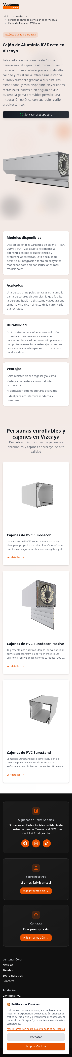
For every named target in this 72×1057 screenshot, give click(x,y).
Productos (21, 16)
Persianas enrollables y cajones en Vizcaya (32, 19)
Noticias (8, 965)
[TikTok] (47, 843)
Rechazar (36, 1037)
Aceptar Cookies (35, 1046)
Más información (34, 891)
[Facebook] (25, 843)
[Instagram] (36, 843)
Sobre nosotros (13, 975)
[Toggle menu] (65, 6)
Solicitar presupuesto (38, 114)
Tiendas (8, 970)
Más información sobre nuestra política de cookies (36, 1028)
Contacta (8, 981)
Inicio (6, 16)
